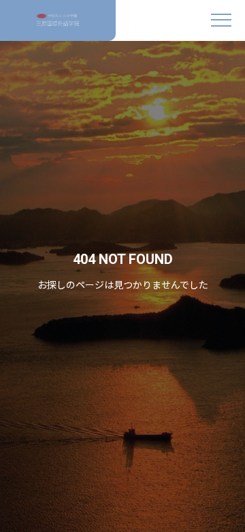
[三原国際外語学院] (58, 20)
